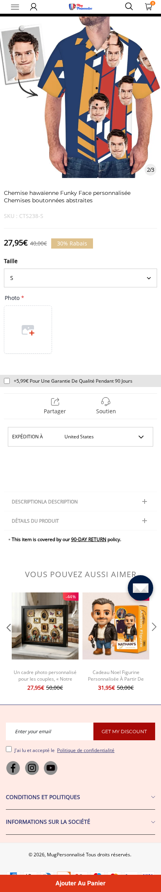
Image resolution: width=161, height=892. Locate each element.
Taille (11, 261)
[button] (8, 642)
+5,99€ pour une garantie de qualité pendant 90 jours (73, 381)
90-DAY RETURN (88, 539)
